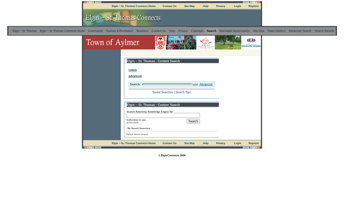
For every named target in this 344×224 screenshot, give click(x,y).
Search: (135, 84)
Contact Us (169, 6)
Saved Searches (162, 92)
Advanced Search (300, 31)
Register (254, 6)
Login (237, 6)
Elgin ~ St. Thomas (25, 31)
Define (129, 134)
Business (142, 31)
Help (206, 6)
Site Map (189, 6)
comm (132, 70)
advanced (135, 76)
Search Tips (183, 92)
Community (95, 31)
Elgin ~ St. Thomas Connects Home (134, 6)
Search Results (324, 31)
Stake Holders (276, 31)
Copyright (197, 31)
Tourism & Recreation (119, 31)
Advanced (206, 84)
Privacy (220, 6)
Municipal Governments (235, 31)
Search (211, 31)
